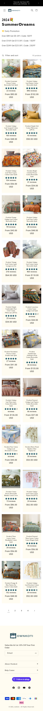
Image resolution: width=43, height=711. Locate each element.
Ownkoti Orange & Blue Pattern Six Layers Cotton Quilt (11, 585)
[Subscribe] (35, 653)
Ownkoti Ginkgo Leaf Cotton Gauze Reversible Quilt (32, 264)
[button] (4, 10)
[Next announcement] (38, 3)
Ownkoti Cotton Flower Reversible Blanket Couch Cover (11, 493)
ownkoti (16, 707)
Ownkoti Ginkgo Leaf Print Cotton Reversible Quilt (31, 219)
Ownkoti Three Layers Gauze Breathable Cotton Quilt (11, 539)
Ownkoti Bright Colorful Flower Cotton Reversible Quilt (32, 173)
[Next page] (34, 610)
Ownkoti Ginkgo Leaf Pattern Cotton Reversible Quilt (32, 83)
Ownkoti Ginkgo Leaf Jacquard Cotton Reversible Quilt (11, 128)
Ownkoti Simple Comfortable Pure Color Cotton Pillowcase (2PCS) (11, 310)
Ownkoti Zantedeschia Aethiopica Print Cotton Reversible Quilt (32, 355)
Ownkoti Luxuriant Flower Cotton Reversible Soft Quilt (11, 83)
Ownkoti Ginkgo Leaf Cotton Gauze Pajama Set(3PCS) (32, 493)
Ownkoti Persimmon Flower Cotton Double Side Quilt (11, 353)
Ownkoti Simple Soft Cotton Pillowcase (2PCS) (32, 128)
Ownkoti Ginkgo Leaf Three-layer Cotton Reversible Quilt (11, 403)
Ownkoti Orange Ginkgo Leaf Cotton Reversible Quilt (11, 219)
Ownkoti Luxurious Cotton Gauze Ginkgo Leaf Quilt (32, 309)
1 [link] (8, 611)
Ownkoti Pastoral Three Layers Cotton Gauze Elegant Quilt (31, 538)
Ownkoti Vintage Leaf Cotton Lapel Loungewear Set (11, 264)
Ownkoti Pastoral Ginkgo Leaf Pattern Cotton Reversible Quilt (32, 403)
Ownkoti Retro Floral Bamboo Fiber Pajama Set (32, 449)
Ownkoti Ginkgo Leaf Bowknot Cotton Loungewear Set (32, 585)
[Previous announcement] (4, 3)
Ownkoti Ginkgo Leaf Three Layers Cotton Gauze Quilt (11, 172)
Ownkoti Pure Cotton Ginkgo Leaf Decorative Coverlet (11, 449)
